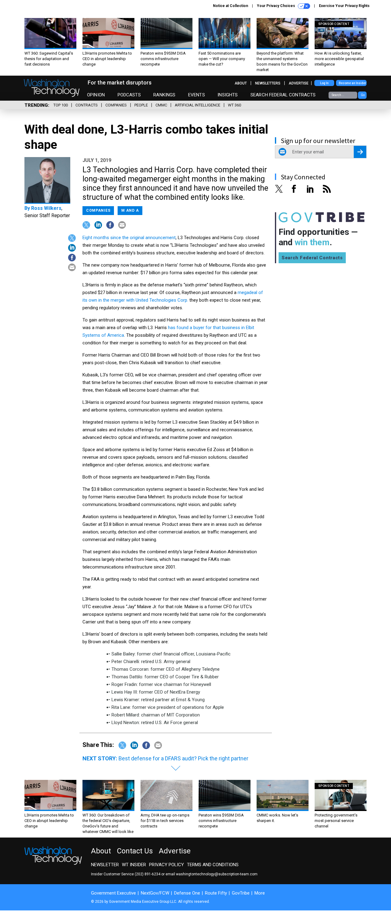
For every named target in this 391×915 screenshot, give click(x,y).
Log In (324, 83)
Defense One (187, 893)
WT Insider (134, 864)
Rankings (164, 95)
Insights (227, 95)
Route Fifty (216, 893)
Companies (116, 105)
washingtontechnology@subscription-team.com (217, 874)
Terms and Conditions (213, 864)
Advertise (299, 83)
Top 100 (60, 105)
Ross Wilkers (46, 208)
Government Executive (113, 893)
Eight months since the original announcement (129, 237)
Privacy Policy (166, 864)
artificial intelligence (197, 105)
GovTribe (241, 893)
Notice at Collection (230, 6)
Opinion (96, 95)
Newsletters (267, 83)
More (259, 893)
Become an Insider (352, 83)
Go (363, 95)
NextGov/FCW (155, 893)
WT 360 (234, 105)
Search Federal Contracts (283, 95)
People (141, 105)
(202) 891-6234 (147, 874)
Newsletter (105, 864)
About (241, 83)
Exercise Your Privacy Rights (344, 6)
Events (196, 95)
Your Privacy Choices (276, 6)
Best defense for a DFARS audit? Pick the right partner (183, 758)
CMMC (161, 105)
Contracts (86, 105)
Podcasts (129, 95)
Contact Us (135, 851)
